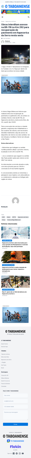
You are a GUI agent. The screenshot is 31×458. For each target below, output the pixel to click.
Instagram (25, 67)
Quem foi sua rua (5, 380)
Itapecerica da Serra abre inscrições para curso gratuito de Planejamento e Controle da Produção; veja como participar (15, 244)
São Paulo (3, 365)
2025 (3, 217)
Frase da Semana (5, 383)
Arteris (8, 217)
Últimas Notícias (5, 378)
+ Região (3, 362)
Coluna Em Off (4, 375)
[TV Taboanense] (15, 441)
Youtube (5, 69)
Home (2, 21)
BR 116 (14, 217)
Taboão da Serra (5, 354)
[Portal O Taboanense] (15, 436)
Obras (3, 219)
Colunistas (3, 386)
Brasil (2, 367)
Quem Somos (4, 344)
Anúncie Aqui (4, 346)
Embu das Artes (5, 357)
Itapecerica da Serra (11, 21)
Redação (7, 41)
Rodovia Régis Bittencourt (14, 219)
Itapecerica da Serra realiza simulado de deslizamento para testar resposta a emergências (14, 269)
